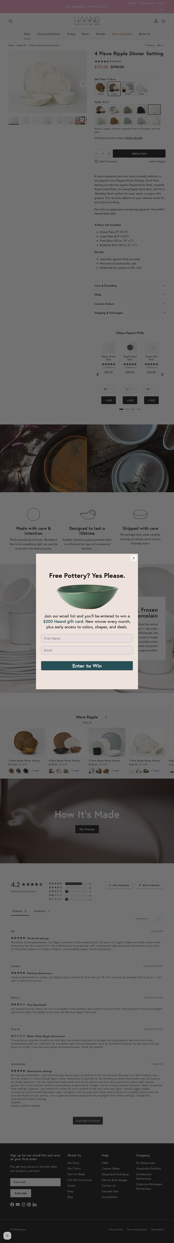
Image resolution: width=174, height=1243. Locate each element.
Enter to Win (87, 665)
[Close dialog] (134, 558)
